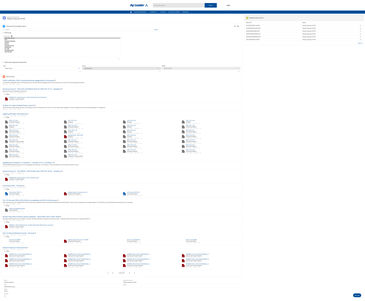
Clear (119, 59)
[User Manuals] (62, 52)
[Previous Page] (113, 273)
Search (211, 5)
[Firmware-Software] (62, 41)
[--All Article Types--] (62, 38)
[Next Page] (130, 273)
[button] (360, 25)
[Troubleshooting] (62, 50)
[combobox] (185, 5)
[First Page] (108, 272)
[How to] (62, 44)
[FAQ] (62, 39)
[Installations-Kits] (62, 45)
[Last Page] (134, 272)
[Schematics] (62, 47)
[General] (62, 42)
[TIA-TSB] (62, 49)
